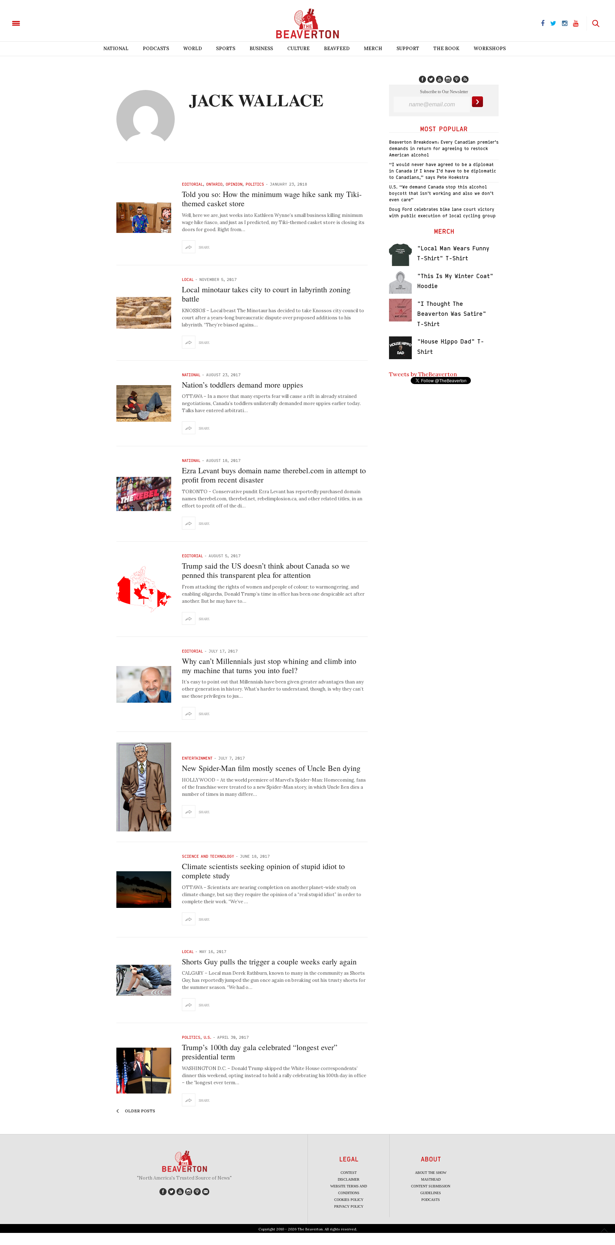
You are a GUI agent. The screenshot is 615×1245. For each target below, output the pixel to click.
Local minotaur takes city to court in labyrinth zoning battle (266, 294)
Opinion (234, 184)
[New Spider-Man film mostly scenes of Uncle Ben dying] (143, 787)
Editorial (192, 184)
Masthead (431, 1179)
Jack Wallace (256, 99)
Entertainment (197, 758)
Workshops (490, 49)
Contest (349, 1173)
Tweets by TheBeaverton (423, 374)
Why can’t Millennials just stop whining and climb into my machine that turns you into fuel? (269, 665)
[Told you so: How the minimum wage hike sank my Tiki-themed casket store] (143, 217)
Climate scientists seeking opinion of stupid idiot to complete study (263, 870)
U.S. (207, 1037)
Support (407, 49)
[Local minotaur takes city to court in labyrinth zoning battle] (143, 313)
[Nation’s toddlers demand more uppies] (143, 403)
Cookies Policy (348, 1200)
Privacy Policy (348, 1206)
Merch (373, 49)
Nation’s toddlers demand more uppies (242, 384)
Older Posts (139, 1110)
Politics (255, 184)
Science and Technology (208, 856)
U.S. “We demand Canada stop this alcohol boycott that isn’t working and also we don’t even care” (441, 193)
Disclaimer (348, 1179)
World (192, 49)
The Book (446, 49)
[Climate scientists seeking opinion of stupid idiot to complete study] (143, 889)
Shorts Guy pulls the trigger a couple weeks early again (269, 961)
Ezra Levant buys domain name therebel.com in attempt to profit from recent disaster (274, 475)
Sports (225, 49)
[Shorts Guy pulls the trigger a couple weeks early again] (143, 980)
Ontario (214, 184)
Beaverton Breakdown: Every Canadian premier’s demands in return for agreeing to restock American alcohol (444, 148)
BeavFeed (336, 49)
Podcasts (156, 49)
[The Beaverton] (40, 22)
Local (188, 279)
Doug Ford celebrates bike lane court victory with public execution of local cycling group (442, 212)
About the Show (430, 1173)
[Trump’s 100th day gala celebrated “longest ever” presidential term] (143, 1071)
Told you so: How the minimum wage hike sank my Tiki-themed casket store (272, 198)
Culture (298, 49)
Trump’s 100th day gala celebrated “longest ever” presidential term (259, 1052)
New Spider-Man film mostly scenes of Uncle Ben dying (271, 768)
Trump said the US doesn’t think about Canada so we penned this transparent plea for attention (266, 570)
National (115, 49)
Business (261, 49)
